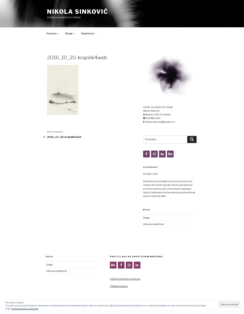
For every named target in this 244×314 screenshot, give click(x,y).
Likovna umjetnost (153, 224)
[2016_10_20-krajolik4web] (62, 113)
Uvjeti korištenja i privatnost (125, 278)
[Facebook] (146, 154)
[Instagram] (154, 154)
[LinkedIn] (162, 154)
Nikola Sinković (77, 11)
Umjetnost (87, 33)
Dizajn (69, 33)
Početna (52, 33)
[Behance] (170, 154)
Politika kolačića (119, 286)
